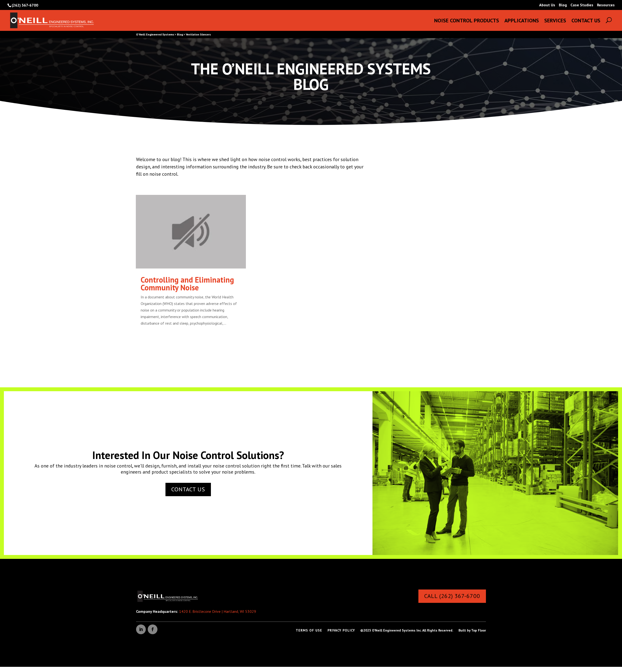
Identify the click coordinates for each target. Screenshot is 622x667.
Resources (606, 5)
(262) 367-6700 (25, 5)
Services (555, 21)
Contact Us (585, 21)
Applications (521, 21)
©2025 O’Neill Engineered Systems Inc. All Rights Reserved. (406, 630)
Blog (563, 5)
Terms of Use (309, 630)
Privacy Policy (341, 630)
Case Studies (581, 5)
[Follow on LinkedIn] (141, 629)
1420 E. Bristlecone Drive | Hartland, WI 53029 (217, 611)
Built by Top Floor (472, 630)
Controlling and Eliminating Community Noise (187, 284)
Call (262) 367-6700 (452, 596)
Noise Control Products (466, 21)
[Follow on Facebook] (152, 629)
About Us (547, 5)
